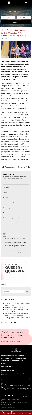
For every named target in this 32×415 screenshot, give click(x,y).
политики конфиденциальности (14, 239)
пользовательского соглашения (14, 238)
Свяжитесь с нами (11, 342)
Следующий (22, 167)
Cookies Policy (5, 399)
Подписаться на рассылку (12, 234)
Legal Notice (16, 399)
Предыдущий (10, 167)
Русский (24, 396)
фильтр (16, 22)
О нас (3, 363)
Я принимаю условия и (15, 238)
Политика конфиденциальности (11, 401)
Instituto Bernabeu (6, 2)
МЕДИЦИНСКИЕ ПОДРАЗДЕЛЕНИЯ (13, 358)
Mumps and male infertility (14, 307)
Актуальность (7, 366)
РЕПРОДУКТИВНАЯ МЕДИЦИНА (12, 355)
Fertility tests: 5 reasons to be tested (17, 318)
